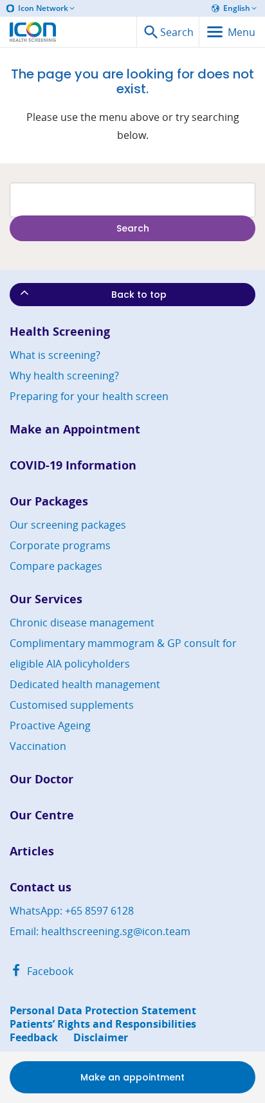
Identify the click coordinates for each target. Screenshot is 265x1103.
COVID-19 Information (73, 465)
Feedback (34, 1037)
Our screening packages (68, 525)
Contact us (40, 887)
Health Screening (60, 331)
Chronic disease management (82, 622)
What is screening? (55, 355)
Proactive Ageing (50, 725)
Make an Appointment (75, 429)
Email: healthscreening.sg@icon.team (100, 931)
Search (132, 228)
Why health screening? (64, 376)
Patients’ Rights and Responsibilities (103, 1024)
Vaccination (38, 746)
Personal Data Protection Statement (103, 1010)
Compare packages (56, 566)
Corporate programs (60, 545)
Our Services (46, 599)
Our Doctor (41, 779)
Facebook (48, 971)
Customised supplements (72, 705)
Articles (32, 851)
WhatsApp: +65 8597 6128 (72, 911)
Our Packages (49, 501)
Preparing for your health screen (89, 396)
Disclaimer (100, 1037)
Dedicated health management (85, 684)
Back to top (139, 294)
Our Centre (42, 815)
